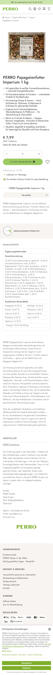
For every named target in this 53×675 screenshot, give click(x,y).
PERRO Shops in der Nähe (15, 558)
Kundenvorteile (9, 554)
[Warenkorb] (44, 9)
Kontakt (6, 588)
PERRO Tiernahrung (11, 444)
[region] (26, 47)
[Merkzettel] (39, 9)
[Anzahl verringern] (6, 154)
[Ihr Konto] (34, 9)
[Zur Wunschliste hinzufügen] (47, 162)
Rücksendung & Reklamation (15, 578)
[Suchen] (30, 9)
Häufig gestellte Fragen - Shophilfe (18, 561)
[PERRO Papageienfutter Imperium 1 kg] (26, 47)
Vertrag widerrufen (11, 584)
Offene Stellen (9, 601)
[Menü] (48, 9)
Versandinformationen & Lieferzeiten (19, 574)
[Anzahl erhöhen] (40, 154)
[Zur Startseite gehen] (10, 8)
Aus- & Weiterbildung (12, 604)
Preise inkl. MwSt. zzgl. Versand (15, 144)
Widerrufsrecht (9, 581)
